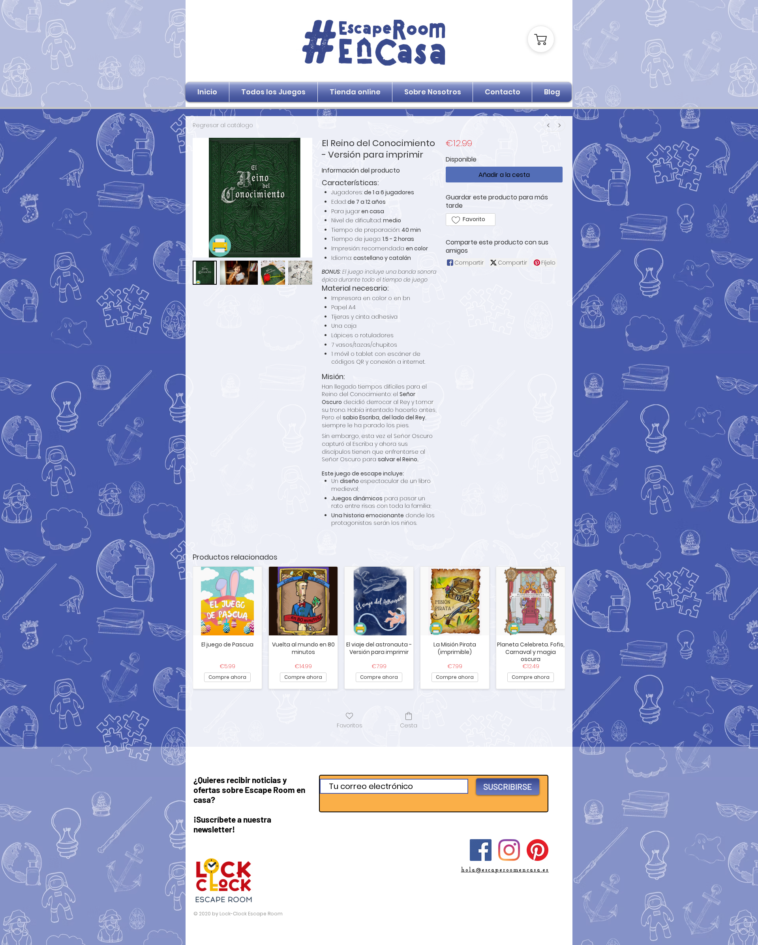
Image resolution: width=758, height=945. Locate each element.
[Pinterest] (537, 850)
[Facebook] (481, 850)
